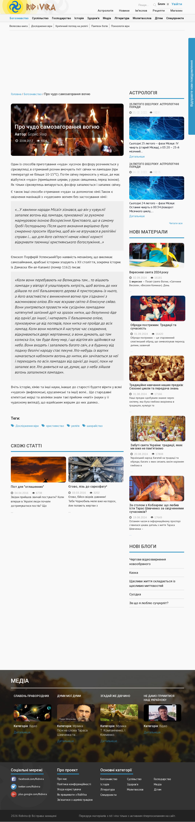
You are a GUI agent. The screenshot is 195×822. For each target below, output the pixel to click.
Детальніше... (23, 732)
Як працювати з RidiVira (72, 794)
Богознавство (19, 18)
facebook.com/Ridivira (31, 779)
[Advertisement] (97, 58)
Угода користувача (69, 789)
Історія (79, 18)
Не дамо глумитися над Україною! (159, 698)
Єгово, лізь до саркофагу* (87, 486)
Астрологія (105, 10)
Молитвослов (142, 18)
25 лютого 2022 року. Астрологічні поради (154, 106)
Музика (78, 726)
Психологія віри (120, 26)
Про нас (62, 779)
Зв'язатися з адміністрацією (75, 800)
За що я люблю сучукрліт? (148, 603)
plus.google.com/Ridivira (32, 794)
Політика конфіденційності (74, 784)
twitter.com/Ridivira (29, 786)
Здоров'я (93, 18)
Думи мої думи (69, 696)
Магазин (176, 10)
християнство (55, 426)
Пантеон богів (99, 26)
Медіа (107, 18)
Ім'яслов (141, 10)
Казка (133, 573)
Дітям (159, 18)
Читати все (176, 223)
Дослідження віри (41, 26)
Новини (124, 10)
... (155, 286)
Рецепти (159, 10)
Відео (33, 726)
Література (121, 18)
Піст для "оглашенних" (27, 487)
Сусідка (135, 594)
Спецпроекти (175, 18)
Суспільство (40, 18)
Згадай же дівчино (115, 696)
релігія (75, 426)
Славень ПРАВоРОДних (31, 696)
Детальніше (137, 156)
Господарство (61, 18)
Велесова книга (19, 26)
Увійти (177, 4)
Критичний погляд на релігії (72, 26)
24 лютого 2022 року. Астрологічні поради (154, 165)
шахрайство (95, 426)
